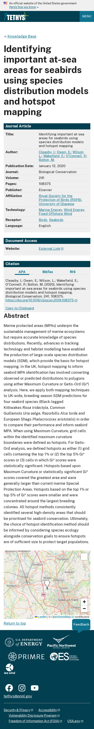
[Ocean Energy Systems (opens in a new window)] (64, 657)
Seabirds (56, 220)
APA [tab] (22, 272)
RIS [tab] (73, 272)
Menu (86, 16)
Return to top (15, 623)
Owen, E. (64, 152)
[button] (47, 584)
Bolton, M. (47, 160)
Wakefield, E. (53, 156)
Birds (43, 220)
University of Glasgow (56, 204)
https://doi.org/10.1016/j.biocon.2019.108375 (39, 300)
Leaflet (42, 616)
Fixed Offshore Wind (55, 214)
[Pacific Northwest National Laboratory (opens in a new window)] (60, 644)
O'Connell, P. (76, 156)
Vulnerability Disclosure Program (33, 715)
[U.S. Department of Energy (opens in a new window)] (24, 644)
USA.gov (73, 721)
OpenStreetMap (61, 616)
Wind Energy (74, 210)
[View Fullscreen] (84, 556)
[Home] (16, 16)
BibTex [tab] (47, 272)
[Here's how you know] (47, 5)
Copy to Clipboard (19, 308)
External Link (49, 248)
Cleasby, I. (47, 152)
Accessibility (47, 710)
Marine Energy (50, 210)
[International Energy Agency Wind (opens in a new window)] (10, 669)
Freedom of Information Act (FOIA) (34, 721)
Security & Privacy (17, 710)
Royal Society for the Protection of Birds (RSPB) (60, 198)
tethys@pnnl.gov (18, 696)
